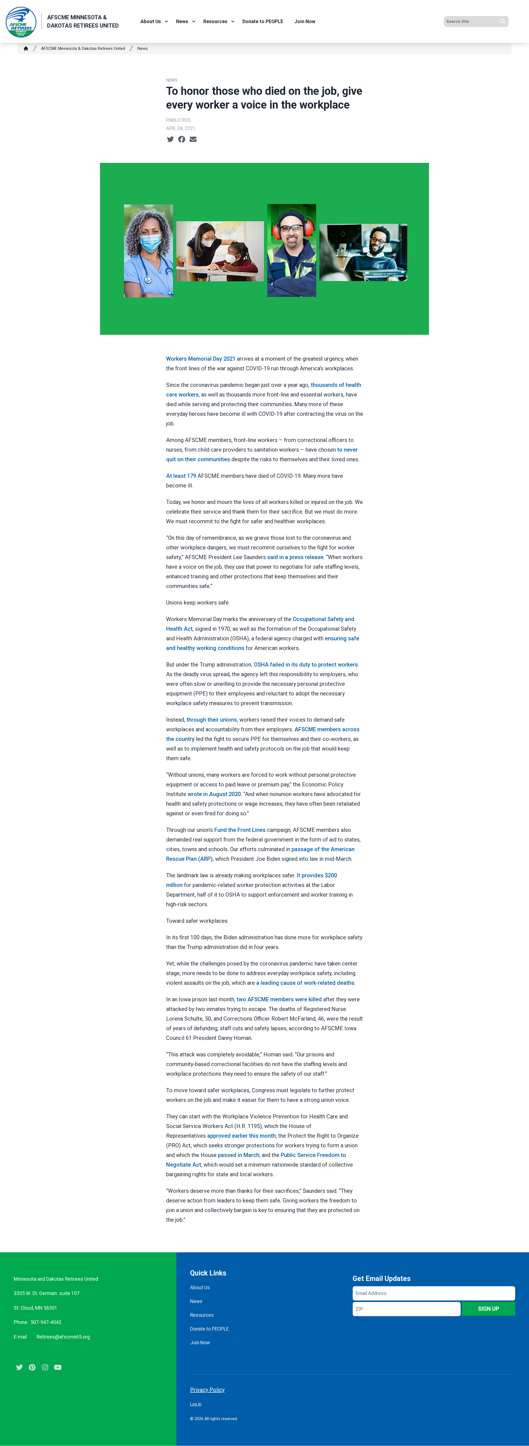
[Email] (193, 139)
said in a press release (295, 557)
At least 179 (181, 476)
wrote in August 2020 (214, 794)
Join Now (304, 21)
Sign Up (488, 1308)
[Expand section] (166, 21)
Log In (195, 1404)
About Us (151, 21)
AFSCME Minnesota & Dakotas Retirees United (83, 48)
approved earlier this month (241, 1135)
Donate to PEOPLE (262, 21)
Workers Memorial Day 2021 (201, 358)
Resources (215, 21)
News (182, 21)
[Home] (26, 48)
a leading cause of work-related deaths (305, 983)
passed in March (238, 1155)
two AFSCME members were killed (279, 999)
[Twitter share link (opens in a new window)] (170, 139)
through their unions (212, 719)
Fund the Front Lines (240, 830)
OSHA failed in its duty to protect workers (306, 664)
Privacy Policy (207, 1389)
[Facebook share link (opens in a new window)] (181, 139)
